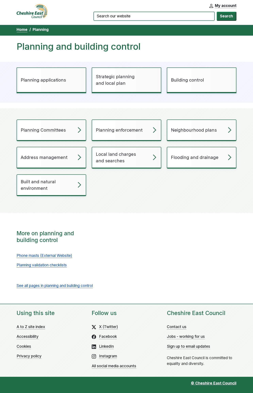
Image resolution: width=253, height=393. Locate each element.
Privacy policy (29, 356)
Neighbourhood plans (194, 130)
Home (22, 29)
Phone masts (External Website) (44, 255)
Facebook (108, 336)
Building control (187, 80)
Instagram (108, 356)
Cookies (24, 346)
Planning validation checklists (42, 265)
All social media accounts (114, 366)
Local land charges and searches (116, 157)
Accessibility (28, 336)
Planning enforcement (119, 130)
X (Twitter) (108, 327)
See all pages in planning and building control (55, 285)
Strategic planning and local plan (115, 80)
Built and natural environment (38, 185)
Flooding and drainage (194, 157)
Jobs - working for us (186, 336)
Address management (44, 157)
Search (226, 16)
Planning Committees (43, 130)
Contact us (176, 327)
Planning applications (43, 80)
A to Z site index (31, 327)
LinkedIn (106, 346)
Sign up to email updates (188, 346)
